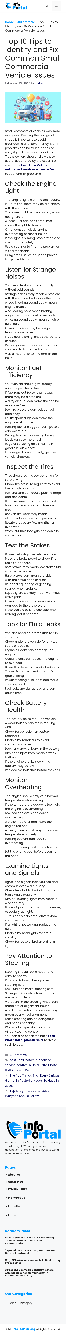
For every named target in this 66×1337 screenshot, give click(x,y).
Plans (12, 1215)
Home (9, 22)
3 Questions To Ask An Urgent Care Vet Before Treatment (30, 1252)
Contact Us (15, 1182)
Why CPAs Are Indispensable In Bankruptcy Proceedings (32, 1261)
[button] (47, 6)
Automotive (26, 22)
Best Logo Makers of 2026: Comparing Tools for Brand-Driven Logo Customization (29, 1240)
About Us (14, 1174)
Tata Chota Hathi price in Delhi (30, 1038)
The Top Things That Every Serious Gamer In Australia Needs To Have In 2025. (32, 1080)
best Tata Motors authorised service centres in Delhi (31, 167)
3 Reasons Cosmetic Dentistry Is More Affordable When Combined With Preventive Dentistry (29, 1272)
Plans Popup (16, 1197)
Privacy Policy (17, 1189)
